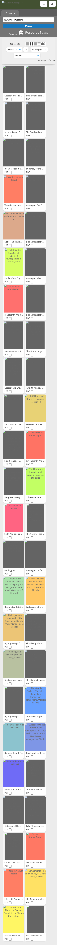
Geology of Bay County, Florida (40, 205)
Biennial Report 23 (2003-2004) (18, 789)
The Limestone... (35, 497)
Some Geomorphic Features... (18, 351)
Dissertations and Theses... (17, 935)
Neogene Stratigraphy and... (17, 497)
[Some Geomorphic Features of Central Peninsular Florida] (13, 335)
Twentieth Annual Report (16, 205)
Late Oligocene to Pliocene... (39, 826)
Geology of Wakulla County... (40, 278)
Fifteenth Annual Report (16, 899)
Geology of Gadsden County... (18, 95)
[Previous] (39, 60)
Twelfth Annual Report (37, 387)
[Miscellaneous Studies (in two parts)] (35, 919)
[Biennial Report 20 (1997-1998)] (13, 152)
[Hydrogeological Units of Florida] (13, 700)
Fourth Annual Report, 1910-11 (19, 424)
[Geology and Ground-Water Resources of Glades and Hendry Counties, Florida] (13, 372)
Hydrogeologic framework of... (19, 643)
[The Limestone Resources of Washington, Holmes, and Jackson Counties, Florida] (35, 773)
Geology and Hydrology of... (17, 680)
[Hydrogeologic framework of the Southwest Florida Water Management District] (13, 627)
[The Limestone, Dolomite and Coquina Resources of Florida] (35, 481)
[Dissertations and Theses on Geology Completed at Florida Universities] (13, 919)
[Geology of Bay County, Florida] (35, 189)
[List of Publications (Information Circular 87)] (13, 225)
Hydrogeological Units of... (17, 716)
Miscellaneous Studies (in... (39, 935)
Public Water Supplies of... (16, 278)
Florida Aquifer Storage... (38, 643)
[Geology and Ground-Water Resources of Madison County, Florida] (13, 554)
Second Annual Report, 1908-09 (19, 132)
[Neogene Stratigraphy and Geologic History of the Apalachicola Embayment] (13, 481)
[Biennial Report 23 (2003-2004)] (13, 773)
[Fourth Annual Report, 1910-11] (13, 408)
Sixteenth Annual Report (38, 862)
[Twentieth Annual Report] (13, 189)
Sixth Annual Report (14, 533)
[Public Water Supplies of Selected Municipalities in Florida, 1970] (13, 262)
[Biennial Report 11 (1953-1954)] (35, 299)
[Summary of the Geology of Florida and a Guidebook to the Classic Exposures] (35, 152)
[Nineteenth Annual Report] (13, 299)
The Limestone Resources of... (40, 789)
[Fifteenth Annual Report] (13, 883)
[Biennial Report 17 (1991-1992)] (35, 225)
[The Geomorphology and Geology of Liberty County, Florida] (35, 883)
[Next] (54, 60)
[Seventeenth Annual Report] (35, 445)
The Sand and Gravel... (36, 132)
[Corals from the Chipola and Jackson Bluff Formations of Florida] (13, 846)
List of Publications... (14, 241)
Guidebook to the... (35, 753)
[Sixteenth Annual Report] (35, 846)
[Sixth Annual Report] (13, 518)
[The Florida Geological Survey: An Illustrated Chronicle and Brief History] (35, 664)
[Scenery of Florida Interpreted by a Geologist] (35, 79)
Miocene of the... (13, 826)
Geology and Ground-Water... (18, 387)
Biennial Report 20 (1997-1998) (18, 168)
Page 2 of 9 (46, 60)
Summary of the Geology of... (40, 168)
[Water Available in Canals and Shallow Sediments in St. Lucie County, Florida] (35, 591)
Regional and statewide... (16, 606)
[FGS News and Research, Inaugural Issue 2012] (35, 408)
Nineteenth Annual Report (17, 314)
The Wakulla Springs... (36, 716)
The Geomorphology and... (38, 899)
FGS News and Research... (38, 424)
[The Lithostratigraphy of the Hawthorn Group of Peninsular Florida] (35, 335)
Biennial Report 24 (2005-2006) (18, 753)
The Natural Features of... (38, 533)
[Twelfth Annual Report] (35, 372)
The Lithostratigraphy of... (38, 351)
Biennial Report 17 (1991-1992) (40, 241)
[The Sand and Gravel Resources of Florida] (35, 116)
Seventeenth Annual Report (39, 460)
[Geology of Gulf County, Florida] (35, 554)
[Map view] (43, 44)
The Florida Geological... (37, 680)
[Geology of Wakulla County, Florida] (35, 262)
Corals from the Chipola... (16, 862)
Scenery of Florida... (35, 95)
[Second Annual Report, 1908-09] (13, 116)
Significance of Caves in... (16, 460)
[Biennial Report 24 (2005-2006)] (13, 737)
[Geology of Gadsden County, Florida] (13, 79)
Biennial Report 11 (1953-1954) (40, 314)
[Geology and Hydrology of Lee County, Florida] (13, 664)
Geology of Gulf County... (38, 570)
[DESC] (25, 49)
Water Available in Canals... (39, 606)
